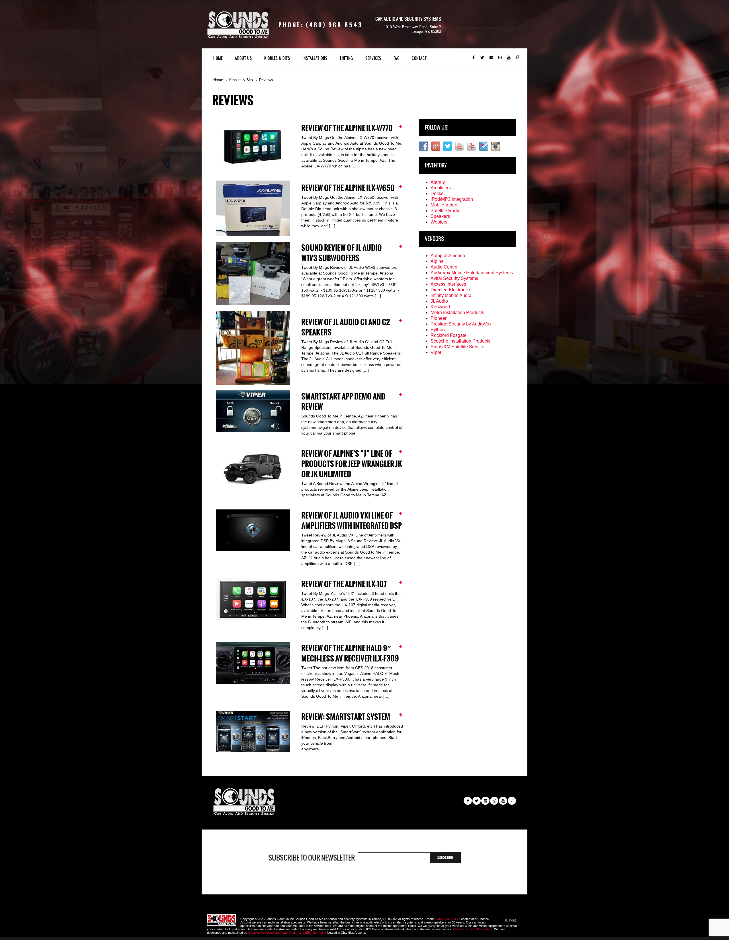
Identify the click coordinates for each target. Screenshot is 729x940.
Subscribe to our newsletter (311, 857)
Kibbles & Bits (277, 58)
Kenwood (440, 306)
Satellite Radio (445, 210)
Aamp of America (448, 255)
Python (438, 329)
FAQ (397, 58)
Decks (437, 193)
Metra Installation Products (457, 312)
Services (373, 58)
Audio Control (444, 267)
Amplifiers (441, 187)
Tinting (346, 58)
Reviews (266, 80)
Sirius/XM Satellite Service (457, 346)
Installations (314, 58)
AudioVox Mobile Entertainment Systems (472, 272)
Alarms (438, 182)
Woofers (439, 222)
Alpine (437, 261)
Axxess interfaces (448, 284)
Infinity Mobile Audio (451, 295)
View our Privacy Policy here (472, 929)
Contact (419, 58)
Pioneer (439, 318)
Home (218, 58)
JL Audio (439, 301)
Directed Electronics (451, 289)
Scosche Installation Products (460, 341)
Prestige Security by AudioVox (461, 323)
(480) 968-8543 (447, 919)
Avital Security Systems (454, 278)
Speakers (440, 216)
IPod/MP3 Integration (452, 199)
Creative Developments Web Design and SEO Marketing (287, 932)
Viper (436, 352)
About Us (243, 58)
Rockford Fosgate (448, 335)
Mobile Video (444, 204)
